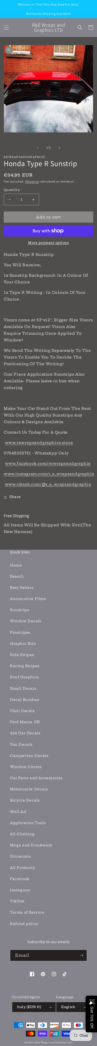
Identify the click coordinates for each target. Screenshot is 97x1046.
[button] (6, 27)
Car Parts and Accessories (36, 778)
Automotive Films (28, 599)
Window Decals (26, 621)
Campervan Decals (29, 755)
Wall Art (18, 811)
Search (17, 576)
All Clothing (22, 834)
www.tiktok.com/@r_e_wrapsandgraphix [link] (48, 484)
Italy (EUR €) (29, 1007)
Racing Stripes (24, 666)
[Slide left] (37, 147)
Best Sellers (22, 587)
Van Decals (21, 744)
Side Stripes (22, 655)
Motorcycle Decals (29, 789)
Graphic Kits (23, 643)
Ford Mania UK (25, 722)
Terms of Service (27, 912)
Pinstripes (20, 632)
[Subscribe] (81, 955)
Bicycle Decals (25, 800)
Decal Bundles (24, 699)
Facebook (20, 879)
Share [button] (15, 497)
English (68, 1007)
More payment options (48, 242)
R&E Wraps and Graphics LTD (53, 1042)
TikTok (17, 901)
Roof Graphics (24, 677)
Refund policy (24, 924)
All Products (22, 868)
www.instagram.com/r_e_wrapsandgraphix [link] (49, 474)
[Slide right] (59, 147)
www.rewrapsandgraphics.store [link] (39, 442)
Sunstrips (19, 610)
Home (16, 565)
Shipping (32, 181)
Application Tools (28, 823)
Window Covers (26, 767)
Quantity (12, 190)
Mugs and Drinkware (31, 845)
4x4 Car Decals (25, 733)
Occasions (20, 856)
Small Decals (23, 688)
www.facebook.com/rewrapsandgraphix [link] (48, 463)
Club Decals (22, 711)
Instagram (20, 890)
